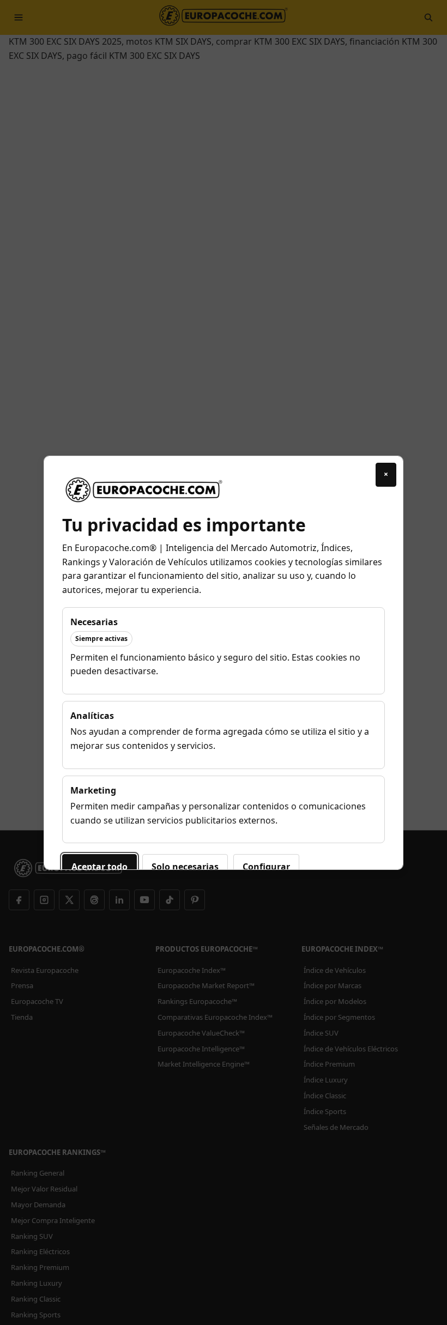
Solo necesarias (185, 867)
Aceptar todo (99, 867)
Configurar (266, 867)
